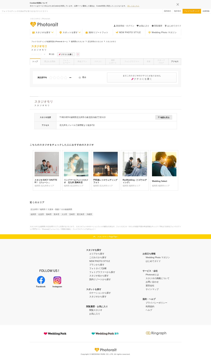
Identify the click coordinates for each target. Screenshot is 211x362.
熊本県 (56, 214)
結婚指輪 (206, 11)
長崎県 (49, 214)
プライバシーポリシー (156, 302)
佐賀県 (41, 214)
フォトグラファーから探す (102, 272)
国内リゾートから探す (100, 279)
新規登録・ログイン (125, 26)
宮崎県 (72, 214)
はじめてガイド (174, 26)
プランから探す (96, 264)
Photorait (105, 349)
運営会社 (150, 285)
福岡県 (33, 214)
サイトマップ (152, 289)
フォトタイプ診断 (98, 268)
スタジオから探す (98, 296)
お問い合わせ (152, 282)
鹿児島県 (80, 214)
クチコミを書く (67, 54)
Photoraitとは (152, 274)
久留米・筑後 (53, 209)
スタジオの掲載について (157, 278)
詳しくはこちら (133, 6)
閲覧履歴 (158, 26)
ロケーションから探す (100, 293)
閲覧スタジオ (95, 310)
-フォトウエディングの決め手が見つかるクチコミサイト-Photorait (44, 24)
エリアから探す (96, 253)
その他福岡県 (66, 209)
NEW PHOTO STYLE (130, 32)
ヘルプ (149, 310)
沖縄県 (89, 214)
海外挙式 (177, 11)
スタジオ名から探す (99, 275)
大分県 (64, 214)
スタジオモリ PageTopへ (107, 237)
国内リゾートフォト (98, 32)
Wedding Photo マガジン (164, 32)
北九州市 (34, 209)
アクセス (175, 61)
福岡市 (43, 209)
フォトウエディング (191, 11)
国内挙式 (167, 11)
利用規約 (150, 306)
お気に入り (94, 313)
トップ (35, 61)
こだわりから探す (98, 257)
